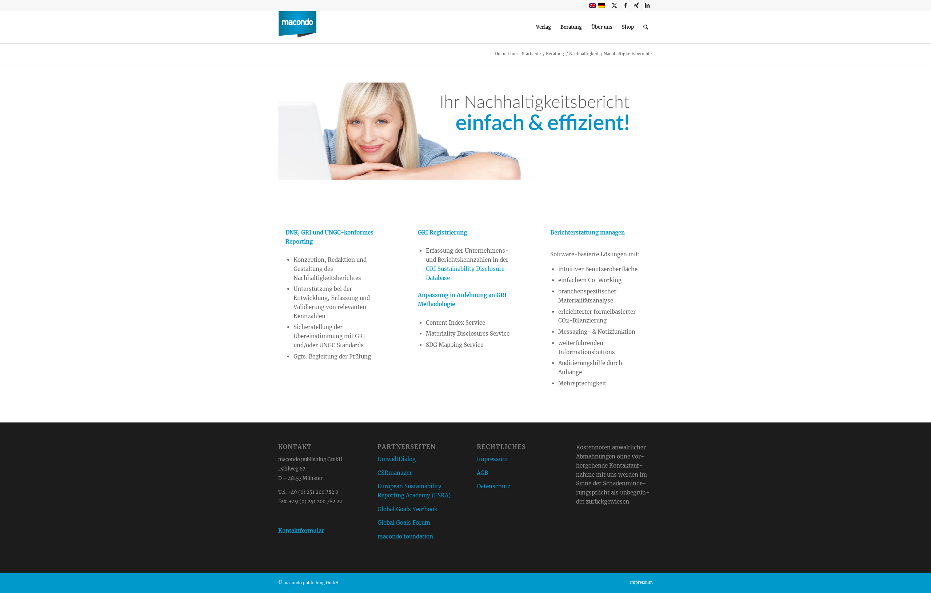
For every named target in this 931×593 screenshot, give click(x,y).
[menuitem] (543, 27)
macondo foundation (405, 536)
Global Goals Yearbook (407, 509)
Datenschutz (493, 486)
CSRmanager (394, 472)
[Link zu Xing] (636, 5)
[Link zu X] (614, 5)
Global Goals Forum (403, 522)
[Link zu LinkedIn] (647, 5)
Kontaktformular (301, 530)
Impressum (492, 459)
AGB (482, 472)
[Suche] (646, 27)
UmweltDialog (396, 459)
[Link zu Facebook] (625, 5)
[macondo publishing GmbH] (297, 27)
